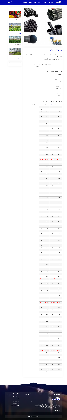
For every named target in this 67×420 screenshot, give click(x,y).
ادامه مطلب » (19, 21)
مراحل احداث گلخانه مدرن (18, 44)
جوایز (39, 2)
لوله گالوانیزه (53, 54)
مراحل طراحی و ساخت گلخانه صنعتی (17, 56)
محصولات (44, 2)
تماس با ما (25, 2)
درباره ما (30, 2)
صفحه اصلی (51, 2)
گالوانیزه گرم (53, 104)
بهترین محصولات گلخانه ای (18, 19)
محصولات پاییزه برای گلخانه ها (17, 32)
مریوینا (30, 416)
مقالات (35, 2)
